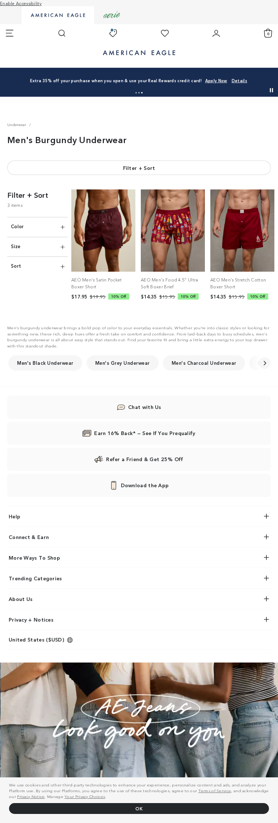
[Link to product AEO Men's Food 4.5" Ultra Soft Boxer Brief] (173, 230)
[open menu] (9, 33)
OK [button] (139, 808)
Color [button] (17, 226)
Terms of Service (214, 790)
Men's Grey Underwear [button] (122, 362)
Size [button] (15, 246)
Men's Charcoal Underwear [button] (204, 362)
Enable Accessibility (21, 3)
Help (14, 516)
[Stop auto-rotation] (271, 90)
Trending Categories (35, 578)
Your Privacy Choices (84, 796)
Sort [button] (16, 265)
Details (239, 80)
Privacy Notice (31, 796)
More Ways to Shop (34, 557)
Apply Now (216, 80)
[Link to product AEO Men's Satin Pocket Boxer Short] (103, 230)
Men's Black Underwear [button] (45, 362)
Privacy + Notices (31, 619)
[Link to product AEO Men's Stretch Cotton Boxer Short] (242, 230)
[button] (136, 92)
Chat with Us (144, 406)
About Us (21, 598)
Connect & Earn (29, 536)
